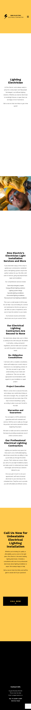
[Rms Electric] (6, 16)
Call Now (15, 601)
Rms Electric (16, 15)
